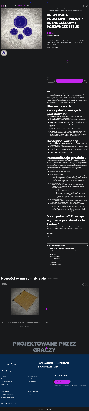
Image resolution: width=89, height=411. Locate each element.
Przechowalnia (32, 381)
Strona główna (51, 9)
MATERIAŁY (80, 132)
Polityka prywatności (6, 381)
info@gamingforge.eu (68, 197)
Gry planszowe (45, 363)
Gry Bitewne (64, 9)
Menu (58, 9)
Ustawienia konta (32, 379)
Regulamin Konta (5, 379)
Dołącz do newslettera (62, 382)
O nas (29, 394)
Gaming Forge (14, 403)
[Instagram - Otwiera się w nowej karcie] (6, 371)
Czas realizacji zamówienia (7, 397)
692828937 (53, 263)
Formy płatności (5, 391)
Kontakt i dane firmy (33, 391)
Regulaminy (4, 376)
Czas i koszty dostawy (7, 394)
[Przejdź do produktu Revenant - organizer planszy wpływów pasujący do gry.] (25, 301)
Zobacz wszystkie (53, 278)
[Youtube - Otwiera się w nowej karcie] (10, 371)
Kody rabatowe (5, 384)
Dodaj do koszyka (70, 81)
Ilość (48, 77)
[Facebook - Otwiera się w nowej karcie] (2, 371)
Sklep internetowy (44, 409)
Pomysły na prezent (48, 367)
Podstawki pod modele (76, 9)
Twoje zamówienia (32, 376)
